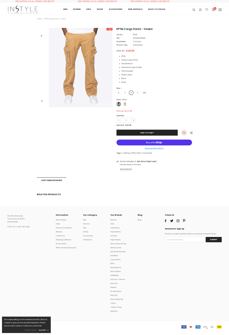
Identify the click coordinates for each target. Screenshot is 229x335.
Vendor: (119, 34)
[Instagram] (178, 221)
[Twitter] (171, 221)
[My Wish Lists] (206, 9)
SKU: (118, 38)
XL (137, 93)
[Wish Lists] (184, 133)
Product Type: (122, 45)
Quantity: (120, 115)
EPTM (135, 34)
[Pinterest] (184, 221)
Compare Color (104, 104)
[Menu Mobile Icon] (220, 9)
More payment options (154, 148)
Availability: (121, 41)
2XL (144, 93)
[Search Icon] (194, 9)
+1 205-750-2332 (23, 227)
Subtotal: (120, 125)
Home (39, 19)
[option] (81, 67)
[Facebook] (165, 221)
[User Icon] (200, 9)
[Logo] (22, 9)
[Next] (41, 101)
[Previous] (41, 35)
